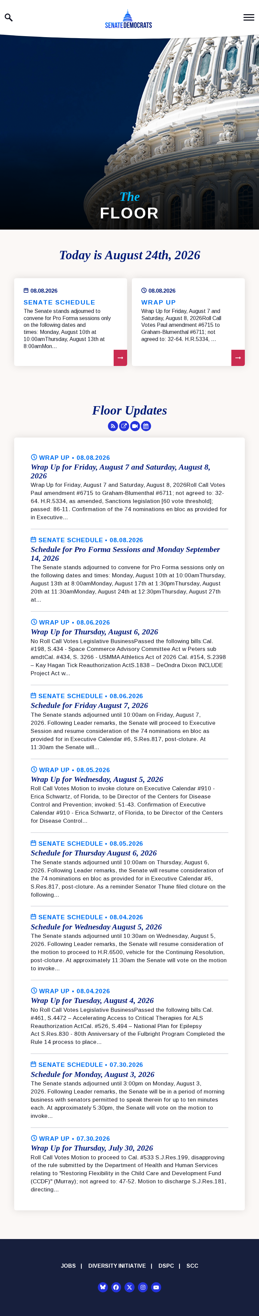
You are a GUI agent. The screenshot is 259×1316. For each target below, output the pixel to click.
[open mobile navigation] (248, 17)
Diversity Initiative (117, 1266)
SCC (192, 1266)
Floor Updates (129, 410)
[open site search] (9, 18)
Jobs (68, 1266)
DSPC (166, 1266)
